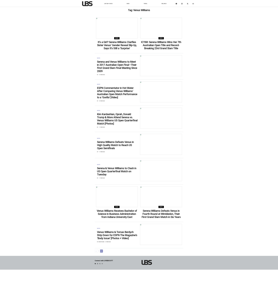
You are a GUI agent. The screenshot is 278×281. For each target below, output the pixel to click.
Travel (145, 3)
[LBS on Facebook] (176, 4)
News (128, 3)
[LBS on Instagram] (182, 4)
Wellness (164, 3)
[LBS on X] (187, 4)
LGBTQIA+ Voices (108, 3)
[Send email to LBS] (193, 4)
